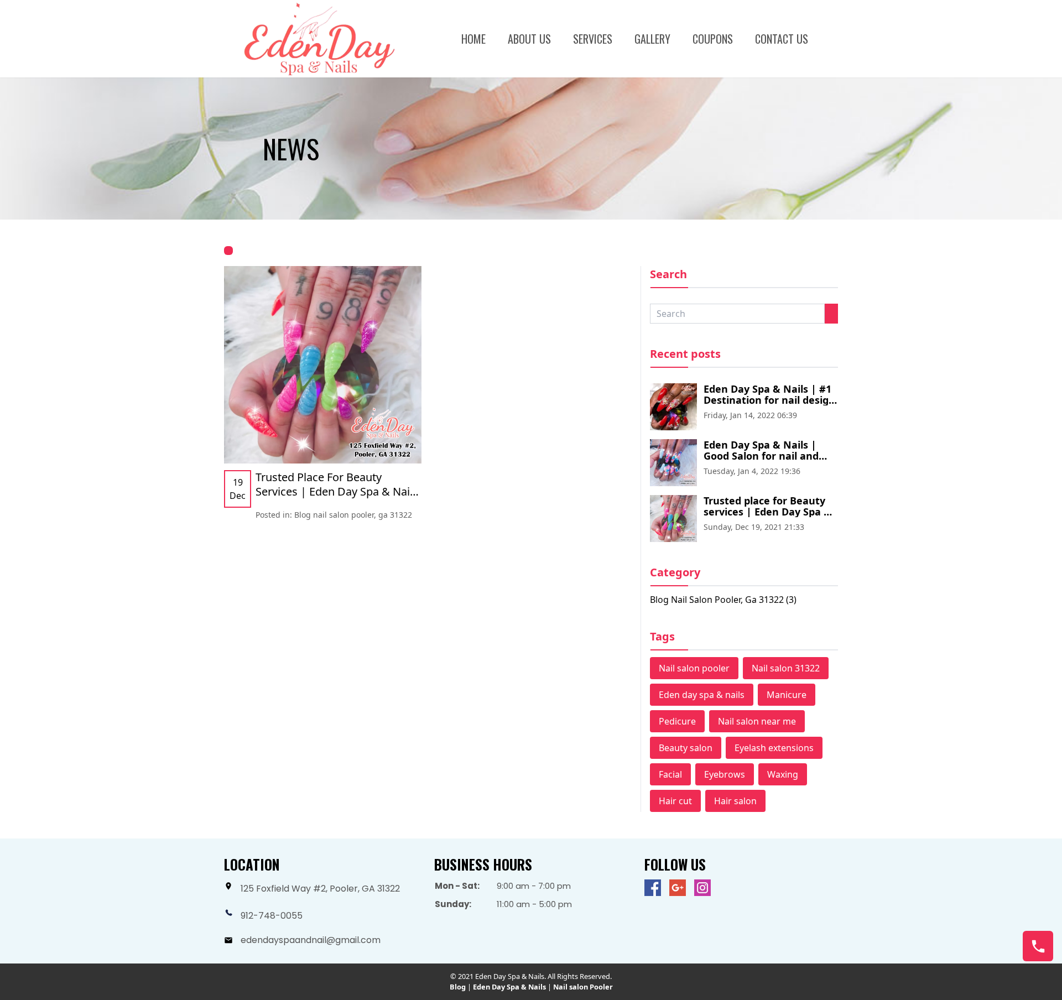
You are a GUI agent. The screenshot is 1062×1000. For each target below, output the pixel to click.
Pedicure (677, 721)
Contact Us (781, 38)
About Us (529, 38)
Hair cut (675, 801)
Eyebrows (724, 774)
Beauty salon (685, 748)
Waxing (782, 774)
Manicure (786, 695)
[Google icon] (677, 887)
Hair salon (735, 801)
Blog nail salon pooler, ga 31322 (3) (723, 599)
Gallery (652, 38)
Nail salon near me (757, 721)
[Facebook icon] (652, 887)
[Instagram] (702, 887)
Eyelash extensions (774, 748)
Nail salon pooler (694, 668)
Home (473, 38)
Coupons (713, 38)
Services (592, 38)
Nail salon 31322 (786, 668)
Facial (670, 774)
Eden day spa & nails (702, 695)
